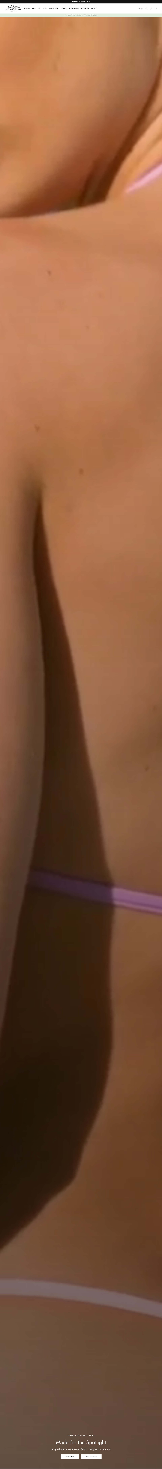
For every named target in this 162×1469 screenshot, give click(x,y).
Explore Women (91, 1457)
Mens (33, 8)
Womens (27, 8)
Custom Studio (53, 8)
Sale (39, 8)
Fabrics (45, 8)
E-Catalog (64, 8)
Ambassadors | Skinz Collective (79, 8)
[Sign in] (151, 8)
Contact (93, 8)
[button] (140, 9)
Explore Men (69, 1457)
